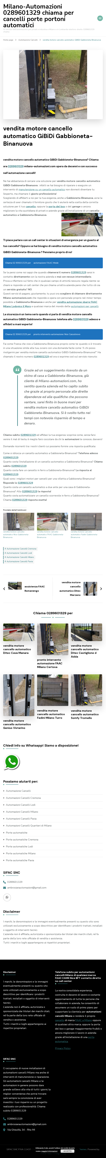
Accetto (67, 1151)
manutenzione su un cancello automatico (42, 189)
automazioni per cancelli (84, 306)
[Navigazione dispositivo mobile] (100, 18)
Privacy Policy (63, 1048)
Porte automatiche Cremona (22, 839)
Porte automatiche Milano (21, 853)
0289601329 (16, 166)
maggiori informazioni (49, 1151)
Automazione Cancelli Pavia (20, 561)
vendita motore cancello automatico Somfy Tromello (85, 714)
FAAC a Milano (83, 1020)
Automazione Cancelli (18, 791)
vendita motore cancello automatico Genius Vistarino (17, 724)
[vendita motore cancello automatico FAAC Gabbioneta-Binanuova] (52, 521)
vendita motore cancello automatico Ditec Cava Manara (17, 649)
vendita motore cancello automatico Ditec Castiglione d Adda (85, 651)
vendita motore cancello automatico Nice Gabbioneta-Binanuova (16, 534)
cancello (59, 1020)
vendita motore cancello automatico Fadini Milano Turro (51, 714)
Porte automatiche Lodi (19, 846)
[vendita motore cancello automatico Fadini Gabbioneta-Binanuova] (86, 521)
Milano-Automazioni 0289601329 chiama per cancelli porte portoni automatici (38, 15)
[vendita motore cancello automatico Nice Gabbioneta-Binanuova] (18, 521)
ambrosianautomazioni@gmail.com (26, 887)
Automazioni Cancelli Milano (22, 811)
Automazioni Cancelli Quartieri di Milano (29, 825)
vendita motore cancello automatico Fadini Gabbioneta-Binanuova (84, 534)
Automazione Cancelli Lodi (19, 553)
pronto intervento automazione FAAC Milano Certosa (49, 663)
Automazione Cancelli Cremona (21, 548)
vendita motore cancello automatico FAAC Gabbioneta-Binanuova (50, 534)
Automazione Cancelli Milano (20, 557)
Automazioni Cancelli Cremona (23, 798)
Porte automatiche (16, 832)
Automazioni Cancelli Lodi (20, 805)
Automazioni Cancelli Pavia (21, 818)
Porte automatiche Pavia (20, 860)
